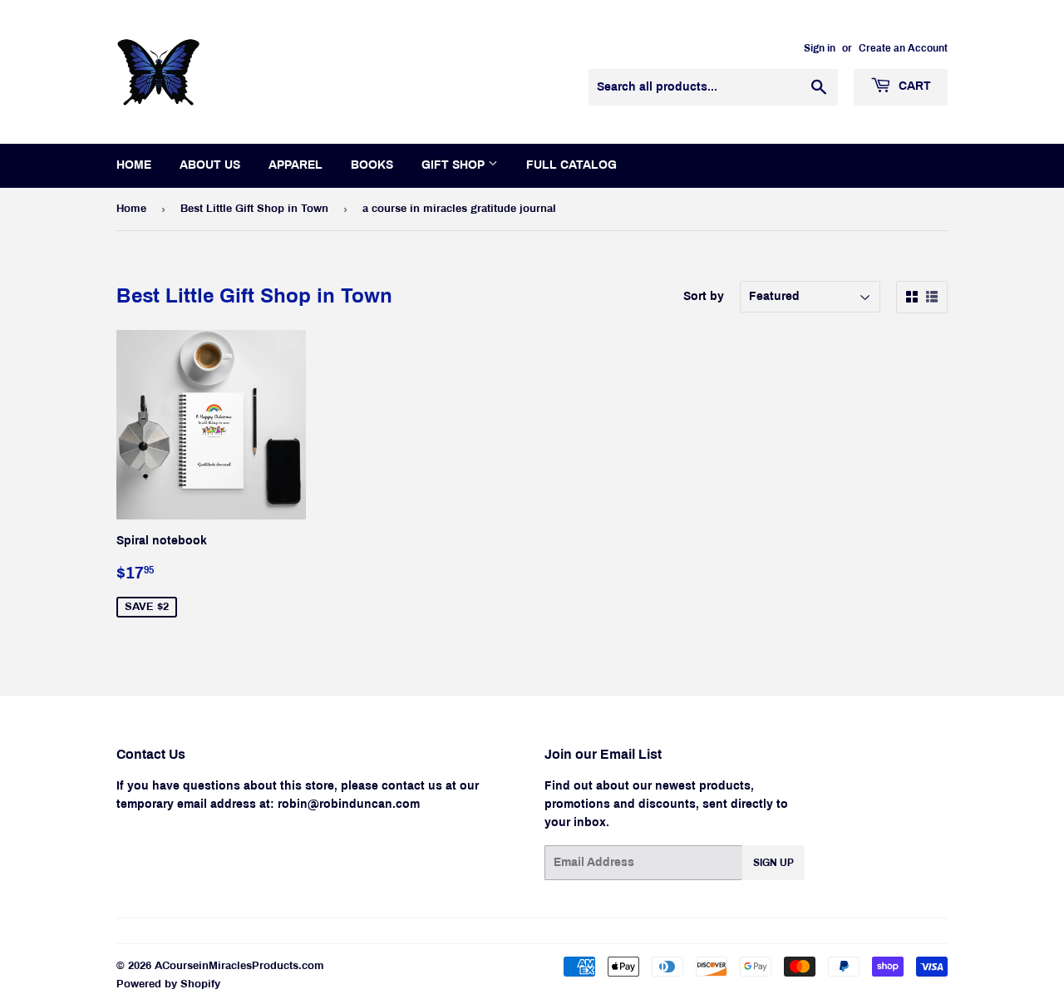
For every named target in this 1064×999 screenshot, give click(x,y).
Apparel (295, 165)
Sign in (819, 48)
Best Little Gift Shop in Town (254, 208)
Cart (913, 86)
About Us (210, 165)
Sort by (703, 296)
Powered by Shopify (168, 984)
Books (372, 165)
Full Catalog (571, 165)
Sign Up (773, 863)
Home (133, 165)
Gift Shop (454, 165)
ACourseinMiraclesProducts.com (239, 966)
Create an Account (903, 48)
